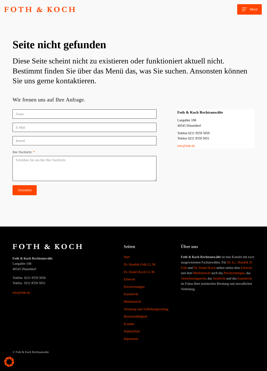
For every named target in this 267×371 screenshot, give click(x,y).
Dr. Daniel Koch (204, 268)
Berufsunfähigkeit (135, 316)
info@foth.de (186, 146)
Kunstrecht (131, 294)
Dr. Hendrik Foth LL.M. (140, 264)
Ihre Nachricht (22, 152)
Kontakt (129, 324)
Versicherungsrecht (193, 278)
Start (127, 257)
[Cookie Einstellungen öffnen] (9, 365)
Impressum (131, 339)
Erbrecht (129, 279)
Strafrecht (219, 278)
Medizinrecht (132, 301)
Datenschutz (132, 331)
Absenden (24, 190)
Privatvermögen (134, 287)
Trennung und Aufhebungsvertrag (146, 309)
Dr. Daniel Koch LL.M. (139, 272)
